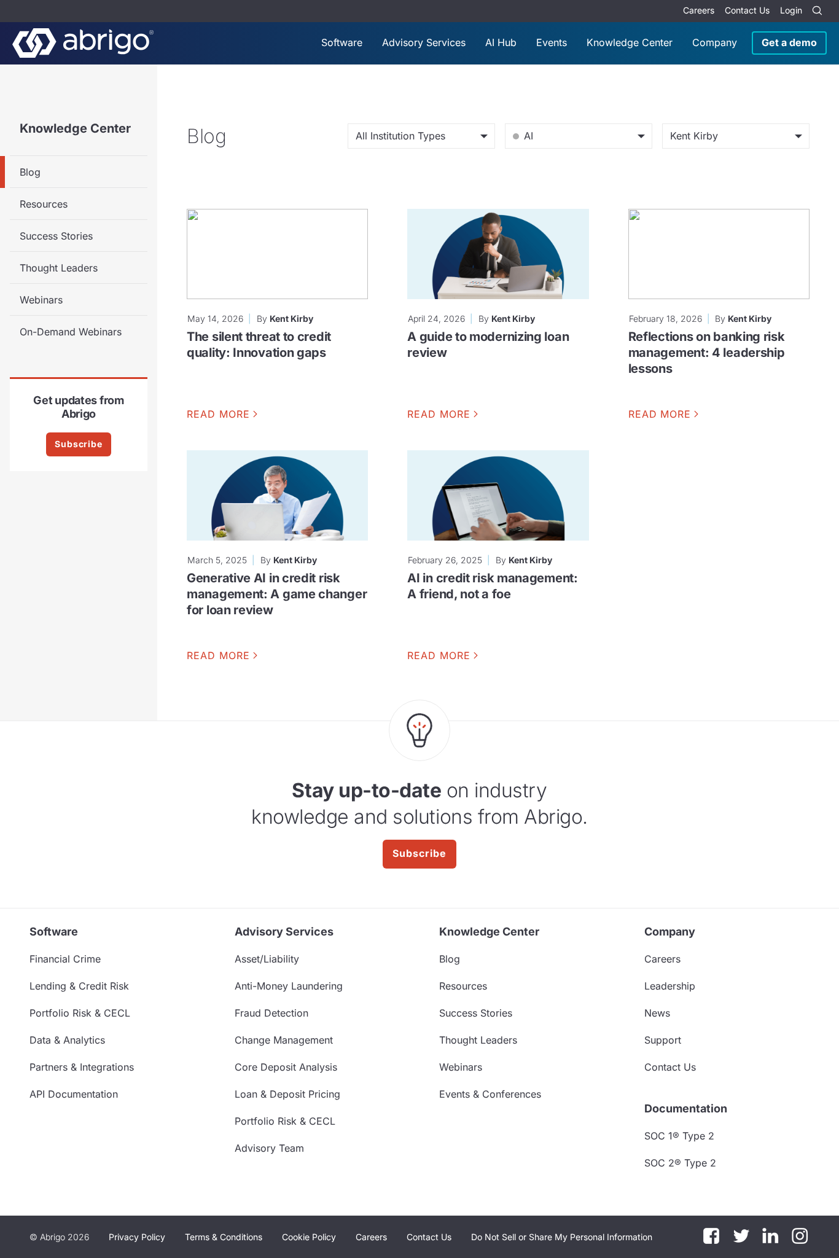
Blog (30, 172)
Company (714, 42)
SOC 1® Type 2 (679, 1136)
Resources (44, 204)
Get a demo (789, 42)
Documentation (685, 1108)
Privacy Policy (137, 1237)
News (657, 1013)
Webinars (41, 300)
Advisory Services (424, 42)
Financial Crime (65, 959)
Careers (698, 10)
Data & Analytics (67, 1040)
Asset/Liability (267, 959)
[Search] (817, 11)
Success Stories (56, 236)
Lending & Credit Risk (79, 986)
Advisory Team (269, 1148)
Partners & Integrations (81, 1067)
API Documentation (73, 1094)
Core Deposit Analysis (286, 1067)
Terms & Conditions (223, 1237)
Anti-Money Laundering (289, 986)
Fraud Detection (271, 1013)
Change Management (284, 1040)
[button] (561, 1237)
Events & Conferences (490, 1094)
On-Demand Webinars (71, 332)
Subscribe (79, 444)
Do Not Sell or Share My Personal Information (561, 1237)
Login (791, 10)
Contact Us (747, 10)
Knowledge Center (630, 42)
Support (662, 1040)
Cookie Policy (309, 1237)
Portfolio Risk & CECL (79, 1013)
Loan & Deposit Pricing (287, 1094)
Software (341, 42)
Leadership (669, 986)
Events (551, 42)
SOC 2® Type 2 (680, 1163)
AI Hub (501, 42)
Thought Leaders (59, 268)
